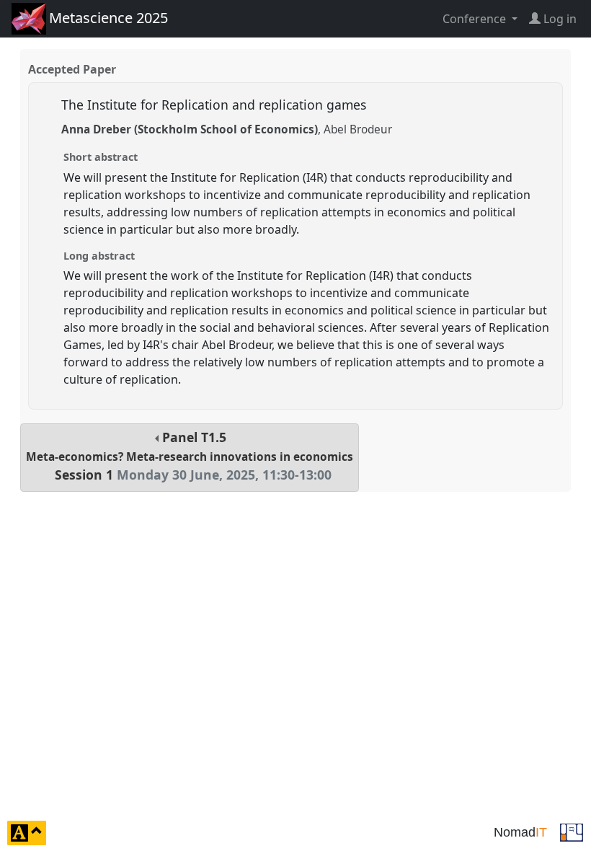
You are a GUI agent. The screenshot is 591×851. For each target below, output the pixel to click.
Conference (476, 19)
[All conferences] (571, 831)
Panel (189, 456)
